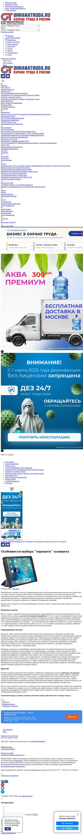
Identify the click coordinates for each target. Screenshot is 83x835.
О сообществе (6, 202)
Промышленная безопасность (12, 147)
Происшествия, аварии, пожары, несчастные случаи (20, 99)
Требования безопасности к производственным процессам (22, 135)
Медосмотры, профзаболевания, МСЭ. (15, 141)
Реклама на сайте (11, 4)
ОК (8, 829)
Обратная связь (10, 3)
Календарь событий (13, 38)
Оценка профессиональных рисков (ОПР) (16, 169)
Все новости (5, 87)
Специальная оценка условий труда (14, 175)
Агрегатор (11, 46)
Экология (4, 153)
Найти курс (72, 716)
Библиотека (11, 40)
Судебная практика (8, 107)
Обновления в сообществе (10, 204)
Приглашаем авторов (8, 196)
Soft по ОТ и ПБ (13, 42)
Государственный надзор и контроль (14, 93)
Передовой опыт (7, 101)
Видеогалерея (6, 213)
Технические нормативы (10, 120)
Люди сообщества (7, 205)
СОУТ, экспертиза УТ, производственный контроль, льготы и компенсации (29, 143)
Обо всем (4, 109)
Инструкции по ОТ (8, 116)
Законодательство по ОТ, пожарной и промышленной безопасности (26, 114)
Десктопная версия (8, 749)
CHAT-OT (4, 219)
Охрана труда (6, 91)
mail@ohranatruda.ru (38, 741)
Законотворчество (7, 89)
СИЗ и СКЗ (5, 145)
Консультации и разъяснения (11, 103)
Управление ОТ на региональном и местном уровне (20, 95)
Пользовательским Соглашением (13, 766)
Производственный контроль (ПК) (13, 173)
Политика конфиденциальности (13, 755)
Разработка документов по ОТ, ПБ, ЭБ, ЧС (16, 177)
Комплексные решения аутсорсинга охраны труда (19, 171)
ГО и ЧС (4, 151)
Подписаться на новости (14, 6)
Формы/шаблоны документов (12, 124)
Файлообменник (7, 211)
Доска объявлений (7, 215)
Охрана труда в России (9, 736)
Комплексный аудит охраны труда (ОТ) (15, 168)
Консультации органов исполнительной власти (18, 131)
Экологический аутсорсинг (11, 179)
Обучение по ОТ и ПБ (9, 139)
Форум (9, 51)
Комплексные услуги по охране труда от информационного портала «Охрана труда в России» (35, 166)
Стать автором (10, 10)
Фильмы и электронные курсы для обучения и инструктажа (23, 187)
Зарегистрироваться (8, 833)
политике (15, 825)
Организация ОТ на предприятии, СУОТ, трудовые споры (22, 133)
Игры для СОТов (7, 226)
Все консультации (7, 129)
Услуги (10, 48)
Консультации (12, 44)
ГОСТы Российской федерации (12, 118)
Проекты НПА (6, 105)
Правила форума (7, 194)
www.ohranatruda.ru (25, 796)
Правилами (18, 760)
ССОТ (9, 55)
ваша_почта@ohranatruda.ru (15, 8)
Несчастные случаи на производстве (14, 137)
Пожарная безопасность (9, 149)
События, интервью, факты (11, 97)
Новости (10, 36)
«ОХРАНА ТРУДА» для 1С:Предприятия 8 (17, 185)
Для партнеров (6, 160)
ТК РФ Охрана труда (8, 122)
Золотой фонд (12, 53)
